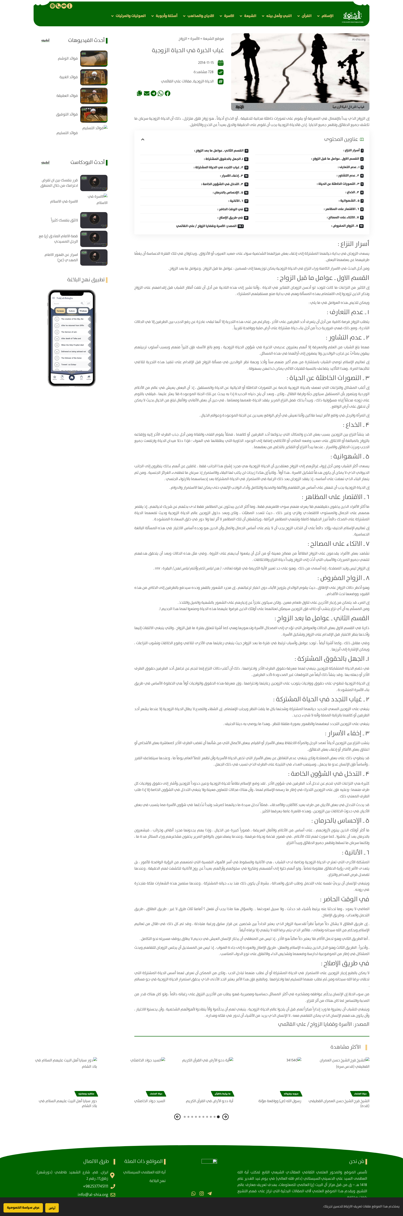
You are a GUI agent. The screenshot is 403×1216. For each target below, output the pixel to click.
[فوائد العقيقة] (94, 96)
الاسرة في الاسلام (64, 201)
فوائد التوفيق (67, 114)
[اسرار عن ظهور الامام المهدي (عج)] (94, 257)
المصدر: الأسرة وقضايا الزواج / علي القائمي (206, 226)
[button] (325, 16)
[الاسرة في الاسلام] (94, 201)
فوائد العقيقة (67, 96)
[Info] (69, 5)
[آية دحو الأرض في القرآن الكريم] (201, 1076)
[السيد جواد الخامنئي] (133, 1076)
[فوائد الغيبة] (94, 77)
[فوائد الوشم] (94, 59)
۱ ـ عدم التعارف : (348, 167)
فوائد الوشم (68, 58)
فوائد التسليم (67, 133)
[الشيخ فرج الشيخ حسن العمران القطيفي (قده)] (337, 1076)
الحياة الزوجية (203, 81)
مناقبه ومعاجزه (86, 1094)
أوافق (52, 1208)
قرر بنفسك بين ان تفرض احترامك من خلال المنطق (59, 183)
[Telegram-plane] (209, 1193)
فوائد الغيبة (68, 77)
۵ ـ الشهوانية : (349, 200)
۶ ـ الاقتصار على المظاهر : (341, 209)
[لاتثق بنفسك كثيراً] (94, 220)
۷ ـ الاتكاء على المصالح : (343, 217)
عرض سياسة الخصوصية (23, 1207)
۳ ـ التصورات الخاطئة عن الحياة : (338, 183)
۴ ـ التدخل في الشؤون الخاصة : (222, 184)
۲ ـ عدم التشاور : (348, 175)
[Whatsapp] (193, 1193)
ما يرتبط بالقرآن (222, 1094)
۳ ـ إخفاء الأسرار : (231, 175)
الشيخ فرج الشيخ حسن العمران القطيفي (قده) (339, 1103)
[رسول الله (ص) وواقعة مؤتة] (269, 1076)
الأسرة (195, 39)
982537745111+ (95, 1186)
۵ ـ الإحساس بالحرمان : (228, 192)
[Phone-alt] (58, 5)
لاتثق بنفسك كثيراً (64, 220)
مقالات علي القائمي (176, 81)
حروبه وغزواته (291, 1094)
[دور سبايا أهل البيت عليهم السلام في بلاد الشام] (65, 1076)
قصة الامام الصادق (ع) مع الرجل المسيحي (58, 238)
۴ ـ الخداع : (352, 192)
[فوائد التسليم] (94, 133)
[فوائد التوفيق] (94, 114)
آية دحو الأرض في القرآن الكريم (209, 1101)
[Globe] (52, 5)
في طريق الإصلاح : (230, 217)
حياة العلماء (360, 1094)
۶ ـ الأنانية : (235, 200)
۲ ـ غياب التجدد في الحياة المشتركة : (218, 167)
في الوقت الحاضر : (230, 209)
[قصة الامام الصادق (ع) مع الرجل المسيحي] (94, 239)
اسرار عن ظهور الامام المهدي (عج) (61, 257)
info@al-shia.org (93, 1195)
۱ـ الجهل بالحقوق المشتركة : (223, 159)
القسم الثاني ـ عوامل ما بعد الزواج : (218, 150)
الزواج (183, 39)
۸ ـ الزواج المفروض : (344, 225)
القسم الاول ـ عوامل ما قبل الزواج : (335, 158)
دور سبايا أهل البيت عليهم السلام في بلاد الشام (68, 1103)
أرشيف (45, 40)
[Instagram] (201, 1193)
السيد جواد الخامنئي (149, 1101)
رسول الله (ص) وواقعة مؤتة (279, 1101)
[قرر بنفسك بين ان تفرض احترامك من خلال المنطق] (94, 183)
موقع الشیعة (213, 39)
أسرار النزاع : (351, 150)
